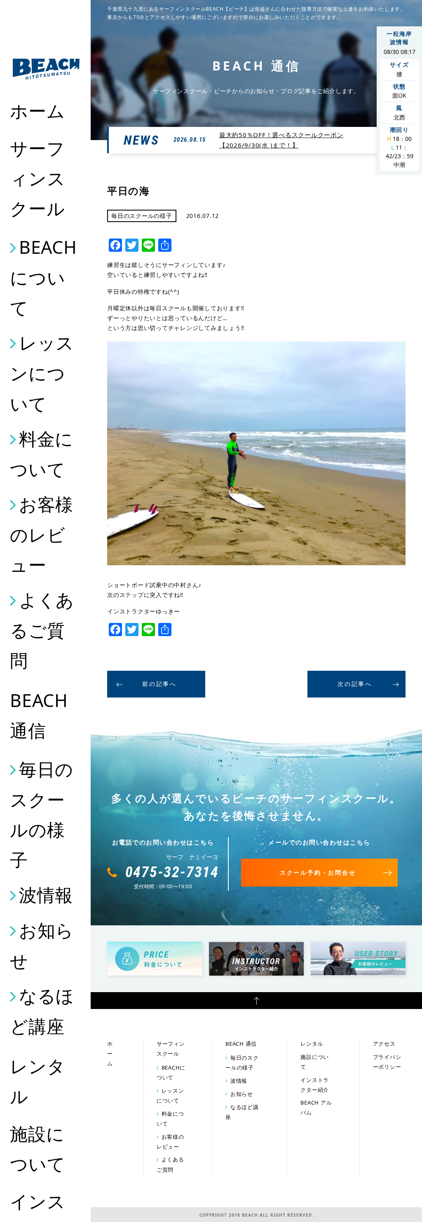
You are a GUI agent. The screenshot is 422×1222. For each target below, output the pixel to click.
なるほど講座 (42, 1010)
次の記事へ (355, 684)
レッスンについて (42, 372)
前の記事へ (159, 684)
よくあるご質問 (42, 630)
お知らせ (42, 945)
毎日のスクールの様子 (41, 814)
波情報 (46, 895)
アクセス (384, 1043)
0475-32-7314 (172, 872)
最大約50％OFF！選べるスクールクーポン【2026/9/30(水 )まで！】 (281, 140)
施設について (37, 1148)
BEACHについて (43, 277)
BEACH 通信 (39, 715)
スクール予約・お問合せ (318, 872)
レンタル (37, 1081)
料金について (41, 453)
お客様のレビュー (41, 534)
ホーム (37, 110)
